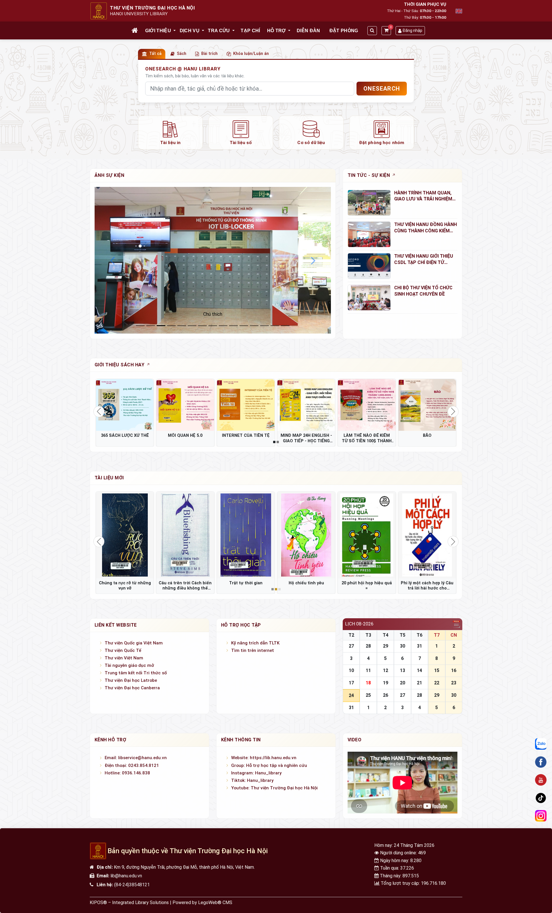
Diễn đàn (308, 30)
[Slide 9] (233, 325)
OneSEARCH (381, 88)
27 (351, 646)
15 (436, 670)
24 (351, 695)
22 (436, 683)
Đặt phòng (343, 30)
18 (368, 683)
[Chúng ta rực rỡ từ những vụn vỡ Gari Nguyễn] (125, 535)
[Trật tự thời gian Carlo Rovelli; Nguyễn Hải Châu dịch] (246, 535)
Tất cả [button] (155, 53)
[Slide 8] (223, 325)
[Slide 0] (140, 325)
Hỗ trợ (276, 30)
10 (351, 670)
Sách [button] (181, 53)
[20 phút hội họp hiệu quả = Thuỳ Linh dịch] (366, 535)
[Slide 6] (202, 325)
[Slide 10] (243, 325)
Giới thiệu (158, 30)
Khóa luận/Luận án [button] (251, 53)
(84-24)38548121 (132, 884)
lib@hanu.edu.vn (126, 875)
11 (368, 670)
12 (385, 670)
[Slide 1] (150, 325)
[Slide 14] (285, 325)
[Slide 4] (181, 325)
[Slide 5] (192, 325)
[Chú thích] (213, 260)
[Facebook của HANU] (541, 762)
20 (402, 683)
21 (419, 683)
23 (453, 683)
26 (385, 695)
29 (385, 646)
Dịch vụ (190, 30)
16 (453, 670)
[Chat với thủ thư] (541, 744)
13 (402, 670)
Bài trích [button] (209, 53)
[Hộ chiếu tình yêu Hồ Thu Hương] (306, 535)
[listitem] (170, 133)
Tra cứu (219, 30)
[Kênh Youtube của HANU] (541, 780)
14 (419, 670)
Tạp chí (250, 30)
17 (351, 683)
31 (419, 646)
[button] (174, 31)
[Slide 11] (254, 325)
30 (402, 646)
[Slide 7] (212, 325)
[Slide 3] (171, 325)
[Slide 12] (264, 325)
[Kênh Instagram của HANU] (541, 816)
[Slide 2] (161, 325)
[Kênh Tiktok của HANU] (541, 798)
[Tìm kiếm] (372, 30)
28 (368, 646)
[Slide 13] (275, 325)
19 (385, 683)
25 (368, 695)
